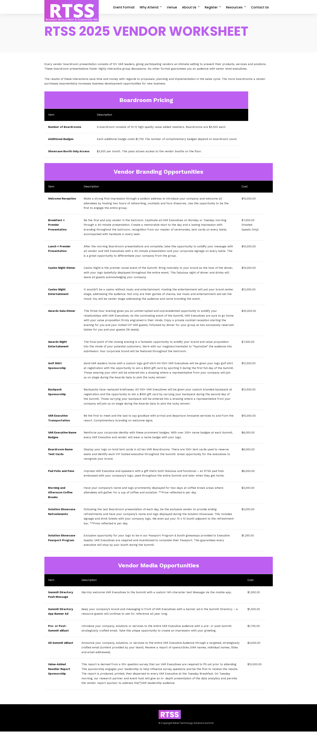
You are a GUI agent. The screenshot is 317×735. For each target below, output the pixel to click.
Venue (172, 7)
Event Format (124, 7)
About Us (189, 7)
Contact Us (260, 7)
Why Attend (149, 7)
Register (211, 7)
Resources (234, 7)
